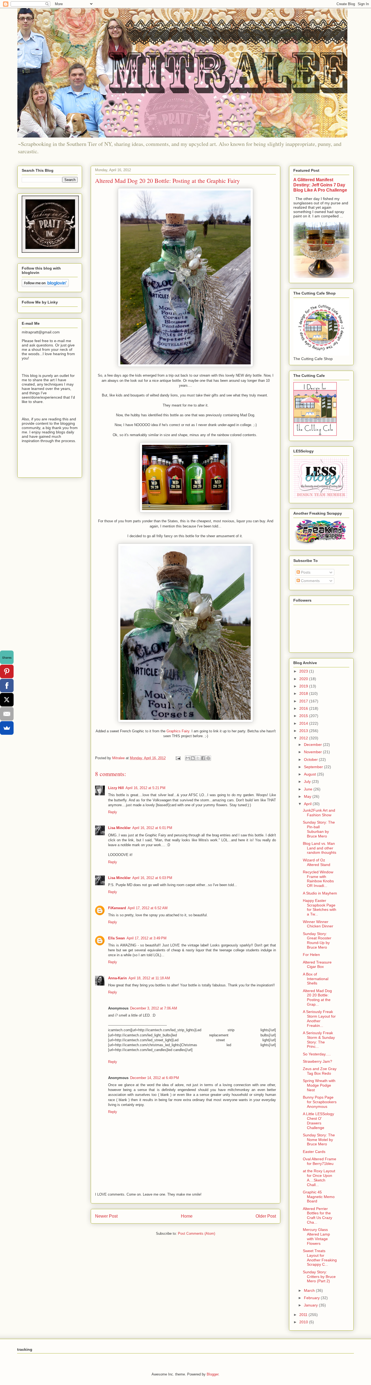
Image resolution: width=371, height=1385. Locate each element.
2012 (304, 738)
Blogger (212, 1374)
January (311, 1305)
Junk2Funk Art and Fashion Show (319, 812)
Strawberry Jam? (317, 1061)
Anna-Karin (117, 978)
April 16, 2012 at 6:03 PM (152, 878)
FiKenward (117, 908)
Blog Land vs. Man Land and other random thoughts (319, 848)
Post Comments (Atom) (196, 1233)
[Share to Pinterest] (208, 758)
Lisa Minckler (119, 828)
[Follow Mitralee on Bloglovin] (45, 285)
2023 (304, 671)
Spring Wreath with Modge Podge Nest (319, 1085)
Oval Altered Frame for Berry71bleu (319, 1161)
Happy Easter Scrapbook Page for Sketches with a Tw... (319, 907)
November (313, 752)
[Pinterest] (7, 671)
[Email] (7, 714)
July (308, 781)
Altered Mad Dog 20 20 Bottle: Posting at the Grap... (317, 997)
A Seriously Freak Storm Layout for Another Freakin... (319, 1018)
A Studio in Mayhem (320, 893)
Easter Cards (314, 1151)
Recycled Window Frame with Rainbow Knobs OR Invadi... (318, 879)
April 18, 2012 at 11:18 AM (149, 978)
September (314, 767)
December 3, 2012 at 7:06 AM (153, 1008)
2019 (304, 686)
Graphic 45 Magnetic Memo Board (319, 1196)
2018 (304, 693)
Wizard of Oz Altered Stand (316, 862)
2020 (304, 679)
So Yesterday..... (317, 1054)
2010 (304, 1322)
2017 (304, 701)
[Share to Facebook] (203, 758)
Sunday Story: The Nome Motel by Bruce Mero (319, 1139)
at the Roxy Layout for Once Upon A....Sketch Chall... (319, 1178)
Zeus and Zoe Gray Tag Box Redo (320, 1071)
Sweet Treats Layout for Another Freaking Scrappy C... (320, 1258)
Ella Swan (116, 938)
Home (187, 1216)
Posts (305, 572)
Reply (112, 812)
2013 (304, 731)
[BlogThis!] (193, 758)
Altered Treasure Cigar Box (317, 964)
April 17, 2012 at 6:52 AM (148, 908)
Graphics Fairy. (178, 731)
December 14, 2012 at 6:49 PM (154, 1078)
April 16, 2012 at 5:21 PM (145, 788)
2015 (304, 716)
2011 (304, 1314)
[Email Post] (178, 758)
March (310, 1290)
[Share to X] (198, 758)
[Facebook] (7, 685)
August (310, 774)
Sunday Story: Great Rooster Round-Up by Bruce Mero (317, 940)
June (308, 789)
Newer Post (106, 1216)
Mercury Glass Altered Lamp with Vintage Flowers (316, 1236)
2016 (304, 708)
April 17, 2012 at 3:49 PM (146, 938)
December (313, 744)
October (311, 759)
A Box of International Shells (315, 979)
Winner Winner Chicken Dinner (318, 924)
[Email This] (187, 758)
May (308, 796)
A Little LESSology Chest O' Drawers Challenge (318, 1121)
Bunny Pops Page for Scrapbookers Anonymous (320, 1102)
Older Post (266, 1216)
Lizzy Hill (116, 788)
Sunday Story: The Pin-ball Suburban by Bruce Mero (319, 829)
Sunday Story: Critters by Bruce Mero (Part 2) (319, 1276)
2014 (304, 723)
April (308, 804)
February (312, 1298)
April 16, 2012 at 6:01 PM (152, 828)
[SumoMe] (7, 728)
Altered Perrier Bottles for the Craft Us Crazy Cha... (317, 1215)
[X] (7, 699)
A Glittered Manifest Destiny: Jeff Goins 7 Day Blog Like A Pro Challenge (320, 184)
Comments (310, 581)
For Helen (311, 954)
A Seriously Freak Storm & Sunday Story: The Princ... (319, 1040)
